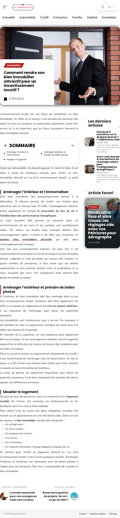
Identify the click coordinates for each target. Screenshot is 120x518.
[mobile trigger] (5, 7)
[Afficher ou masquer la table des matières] (54, 145)
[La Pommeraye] (22, 7)
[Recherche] (103, 7)
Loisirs (93, 207)
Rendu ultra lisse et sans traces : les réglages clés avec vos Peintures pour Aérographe (102, 225)
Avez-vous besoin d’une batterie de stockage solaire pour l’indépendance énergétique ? (108, 163)
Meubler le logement (17, 159)
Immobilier (14, 65)
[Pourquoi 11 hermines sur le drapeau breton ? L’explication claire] (89, 142)
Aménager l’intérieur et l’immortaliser (18, 153)
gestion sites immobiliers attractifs (26, 239)
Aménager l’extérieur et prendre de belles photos (56, 153)
